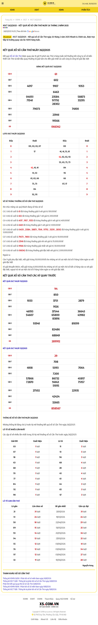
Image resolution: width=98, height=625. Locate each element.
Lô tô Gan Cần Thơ (11, 501)
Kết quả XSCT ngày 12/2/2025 (15, 348)
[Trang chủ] (49, 3)
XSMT (37, 10)
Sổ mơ (72, 599)
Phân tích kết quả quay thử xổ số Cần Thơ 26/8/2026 (22, 584)
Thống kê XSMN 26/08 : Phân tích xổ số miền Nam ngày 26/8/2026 (27, 578)
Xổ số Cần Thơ (16, 56)
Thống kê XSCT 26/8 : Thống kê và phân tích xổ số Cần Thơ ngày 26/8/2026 (30, 581)
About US (44, 619)
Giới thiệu (34, 619)
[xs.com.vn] (49, 605)
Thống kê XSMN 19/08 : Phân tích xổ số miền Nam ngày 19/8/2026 (27, 586)
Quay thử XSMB (62, 599)
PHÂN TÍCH (86, 10)
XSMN (61, 10)
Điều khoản (62, 619)
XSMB (12, 10)
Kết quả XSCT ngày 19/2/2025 (15, 281)
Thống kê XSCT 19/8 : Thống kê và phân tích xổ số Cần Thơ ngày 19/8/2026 (29, 589)
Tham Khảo (49, 599)
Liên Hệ (53, 619)
